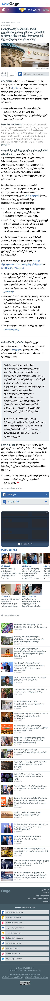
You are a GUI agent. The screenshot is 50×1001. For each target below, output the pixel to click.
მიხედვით (16, 349)
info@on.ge (22, 970)
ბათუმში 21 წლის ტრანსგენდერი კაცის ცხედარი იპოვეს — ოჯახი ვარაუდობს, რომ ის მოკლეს (25, 852)
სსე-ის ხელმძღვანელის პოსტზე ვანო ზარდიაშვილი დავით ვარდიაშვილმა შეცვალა (10, 595)
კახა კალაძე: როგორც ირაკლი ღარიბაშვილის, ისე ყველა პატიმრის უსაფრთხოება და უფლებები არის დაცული (31, 566)
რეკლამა (46, 893)
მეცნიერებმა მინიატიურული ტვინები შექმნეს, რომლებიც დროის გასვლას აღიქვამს (25, 778)
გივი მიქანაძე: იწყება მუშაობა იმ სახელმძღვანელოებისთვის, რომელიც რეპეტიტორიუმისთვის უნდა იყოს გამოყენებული (25, 668)
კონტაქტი (46, 901)
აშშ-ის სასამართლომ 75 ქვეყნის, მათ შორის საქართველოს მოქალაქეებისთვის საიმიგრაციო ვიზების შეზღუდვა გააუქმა (25, 876)
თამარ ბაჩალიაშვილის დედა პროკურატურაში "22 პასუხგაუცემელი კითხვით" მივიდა (25, 705)
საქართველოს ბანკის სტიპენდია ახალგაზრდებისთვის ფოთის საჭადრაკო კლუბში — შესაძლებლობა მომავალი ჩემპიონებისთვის (25, 653)
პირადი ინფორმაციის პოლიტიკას (36, 977)
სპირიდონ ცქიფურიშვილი (28, 264)
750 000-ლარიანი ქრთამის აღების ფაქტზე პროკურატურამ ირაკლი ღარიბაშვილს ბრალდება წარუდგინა (25, 864)
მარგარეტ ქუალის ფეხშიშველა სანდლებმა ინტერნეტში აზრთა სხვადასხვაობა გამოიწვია (31, 595)
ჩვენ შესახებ (45, 890)
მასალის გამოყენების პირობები (38, 898)
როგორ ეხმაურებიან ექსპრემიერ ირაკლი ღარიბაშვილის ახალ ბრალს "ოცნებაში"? (25, 790)
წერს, (15, 88)
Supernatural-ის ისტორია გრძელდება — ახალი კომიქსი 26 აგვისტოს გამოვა (25, 693)
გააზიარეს (8, 291)
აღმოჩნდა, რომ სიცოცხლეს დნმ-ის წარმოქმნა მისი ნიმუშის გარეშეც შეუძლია (25, 628)
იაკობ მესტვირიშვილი (12, 268)
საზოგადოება (5, 25)
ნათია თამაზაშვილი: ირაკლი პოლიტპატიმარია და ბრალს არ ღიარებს (25, 753)
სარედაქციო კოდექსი (42, 895)
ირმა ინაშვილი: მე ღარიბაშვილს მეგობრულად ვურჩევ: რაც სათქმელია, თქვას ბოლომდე (10, 566)
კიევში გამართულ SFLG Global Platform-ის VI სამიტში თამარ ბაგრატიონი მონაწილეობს (25, 717)
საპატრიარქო (16, 488)
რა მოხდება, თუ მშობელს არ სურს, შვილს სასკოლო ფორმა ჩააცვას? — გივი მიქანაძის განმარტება (25, 828)
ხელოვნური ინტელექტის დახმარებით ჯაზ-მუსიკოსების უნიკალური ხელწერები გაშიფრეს (25, 765)
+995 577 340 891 (34, 970)
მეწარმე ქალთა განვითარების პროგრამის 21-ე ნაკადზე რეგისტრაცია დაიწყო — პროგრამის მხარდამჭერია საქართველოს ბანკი (25, 803)
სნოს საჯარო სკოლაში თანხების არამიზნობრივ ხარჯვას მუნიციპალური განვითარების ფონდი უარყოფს (25, 640)
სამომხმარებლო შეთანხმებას (12, 977)
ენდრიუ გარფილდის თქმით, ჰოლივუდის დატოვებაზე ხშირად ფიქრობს (25, 681)
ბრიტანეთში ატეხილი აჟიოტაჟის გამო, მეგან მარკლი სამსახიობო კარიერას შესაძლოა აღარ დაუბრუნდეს (25, 741)
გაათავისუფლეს (11, 329)
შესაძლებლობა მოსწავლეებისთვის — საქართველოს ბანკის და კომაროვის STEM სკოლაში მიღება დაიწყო (25, 729)
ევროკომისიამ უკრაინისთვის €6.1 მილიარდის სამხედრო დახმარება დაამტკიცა (25, 840)
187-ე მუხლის (31, 195)
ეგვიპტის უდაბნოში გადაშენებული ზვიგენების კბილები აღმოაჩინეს (25, 816)
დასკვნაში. (6, 144)
